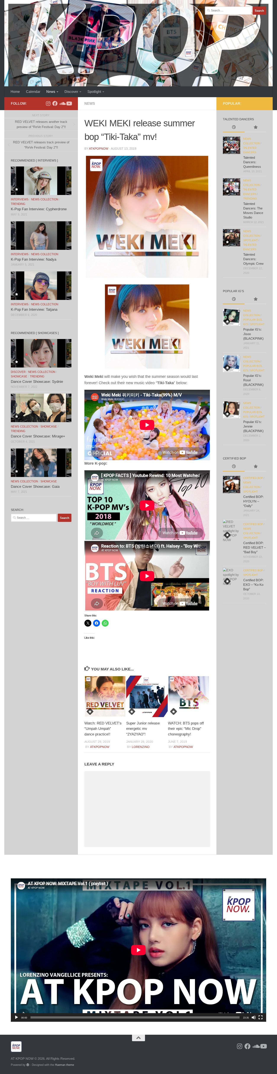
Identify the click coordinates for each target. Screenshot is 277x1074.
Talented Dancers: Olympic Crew (253, 259)
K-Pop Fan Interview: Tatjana (34, 309)
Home (15, 91)
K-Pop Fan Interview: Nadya (33, 259)
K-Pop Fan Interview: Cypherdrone (39, 209)
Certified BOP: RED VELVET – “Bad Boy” (254, 547)
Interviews (20, 199)
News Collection (44, 199)
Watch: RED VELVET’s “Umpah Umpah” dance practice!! (103, 728)
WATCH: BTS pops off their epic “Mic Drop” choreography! (186, 728)
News (50, 91)
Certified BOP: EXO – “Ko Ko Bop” (253, 584)
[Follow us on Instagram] (48, 103)
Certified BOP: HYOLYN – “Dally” (253, 501)
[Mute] (253, 1017)
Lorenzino (141, 747)
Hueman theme (64, 1064)
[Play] (16, 1017)
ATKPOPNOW (98, 148)
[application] (138, 950)
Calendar (33, 91)
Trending (18, 204)
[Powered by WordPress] (27, 1064)
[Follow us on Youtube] (68, 103)
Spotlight (94, 91)
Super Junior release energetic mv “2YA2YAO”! (143, 728)
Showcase (19, 376)
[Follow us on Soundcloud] (61, 103)
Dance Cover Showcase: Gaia (35, 487)
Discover (71, 91)
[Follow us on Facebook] (55, 103)
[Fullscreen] (260, 1017)
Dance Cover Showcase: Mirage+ (38, 436)
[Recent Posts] (234, 127)
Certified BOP (253, 478)
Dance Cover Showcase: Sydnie (37, 382)
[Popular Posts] (255, 127)
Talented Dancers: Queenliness (252, 162)
